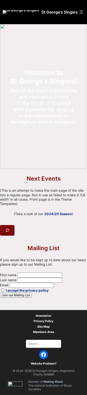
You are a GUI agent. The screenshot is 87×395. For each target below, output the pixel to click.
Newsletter (43, 315)
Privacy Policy (43, 321)
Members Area (43, 332)
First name (8, 275)
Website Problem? (44, 363)
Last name (8, 280)
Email (4, 285)
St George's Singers (60, 12)
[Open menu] (81, 12)
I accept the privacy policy (27, 290)
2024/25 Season (58, 214)
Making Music (53, 381)
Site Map (43, 326)
